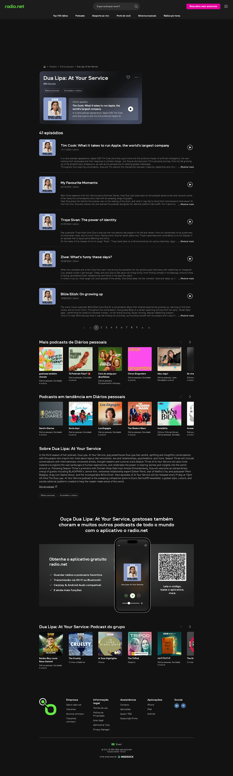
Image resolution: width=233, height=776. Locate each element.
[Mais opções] (136, 77)
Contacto (124, 705)
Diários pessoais (52, 91)
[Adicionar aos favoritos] (128, 77)
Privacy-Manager (101, 730)
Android (151, 714)
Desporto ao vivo (100, 16)
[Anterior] (181, 341)
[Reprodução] (130, 109)
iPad (149, 709)
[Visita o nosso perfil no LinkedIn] (176, 705)
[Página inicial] (44, 66)
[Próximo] (190, 341)
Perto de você (124, 16)
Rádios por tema (172, 16)
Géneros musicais (147, 16)
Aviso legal (98, 720)
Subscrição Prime (129, 718)
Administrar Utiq (101, 725)
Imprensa (71, 709)
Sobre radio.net (73, 705)
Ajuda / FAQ (126, 714)
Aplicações (125, 709)
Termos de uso (100, 708)
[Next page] (142, 327)
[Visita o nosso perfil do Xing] (183, 705)
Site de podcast (46, 487)
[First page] (84, 327)
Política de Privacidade (98, 714)
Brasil (118, 744)
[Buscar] (136, 6)
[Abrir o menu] (226, 6)
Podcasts (80, 16)
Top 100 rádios (60, 16)
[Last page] (148, 327)
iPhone (150, 705)
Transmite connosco (71, 720)
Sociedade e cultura (72, 91)
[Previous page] (90, 327)
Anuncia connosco (75, 714)
